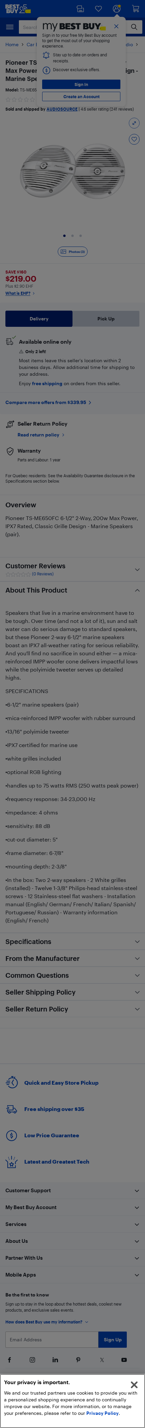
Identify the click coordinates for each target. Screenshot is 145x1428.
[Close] (134, 1384)
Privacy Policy (102, 1413)
